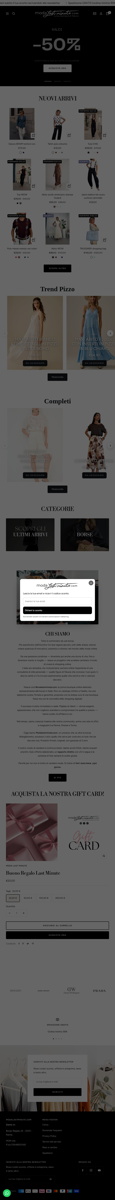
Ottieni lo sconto (33, 610)
